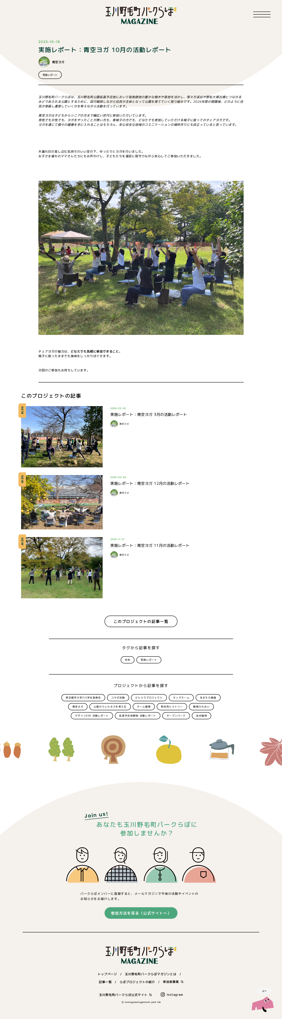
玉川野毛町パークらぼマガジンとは (150, 974)
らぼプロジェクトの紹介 (137, 982)
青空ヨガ (58, 62)
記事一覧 (105, 982)
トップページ (107, 974)
